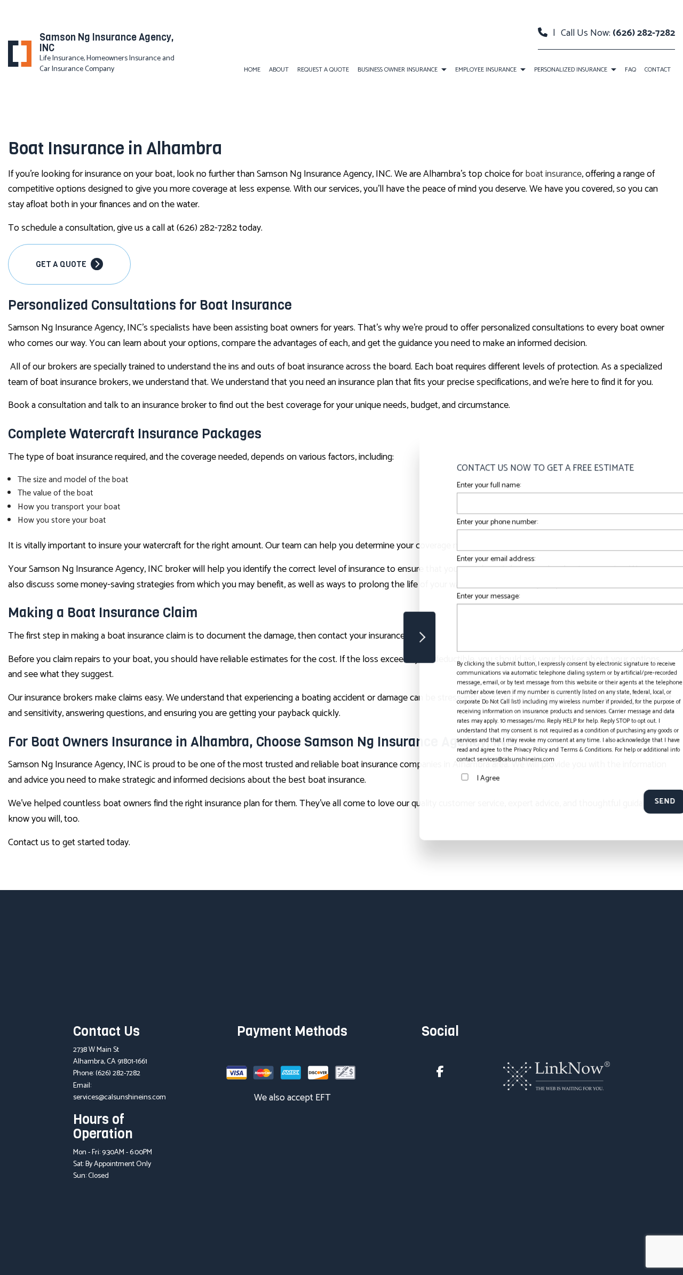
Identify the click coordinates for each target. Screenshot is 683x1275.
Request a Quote (323, 70)
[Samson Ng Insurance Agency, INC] (19, 53)
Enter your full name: (434, 485)
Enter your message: (433, 596)
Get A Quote (62, 264)
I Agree (434, 778)
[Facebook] (440, 1073)
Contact (658, 70)
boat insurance (553, 174)
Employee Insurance (486, 70)
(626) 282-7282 (644, 33)
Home (252, 70)
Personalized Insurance (570, 70)
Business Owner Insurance (398, 70)
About (279, 70)
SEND (610, 801)
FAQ (630, 70)
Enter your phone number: (442, 522)
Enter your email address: (441, 559)
